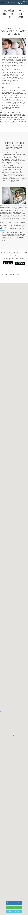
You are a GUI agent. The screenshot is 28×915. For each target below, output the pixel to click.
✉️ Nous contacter (14, 911)
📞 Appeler (14, 907)
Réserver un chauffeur (14, 903)
